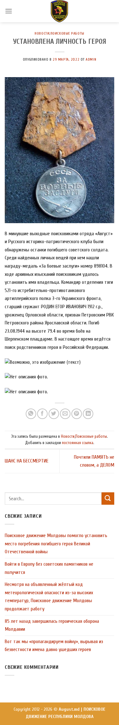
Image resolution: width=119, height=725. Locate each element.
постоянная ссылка (77, 443)
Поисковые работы (67, 33)
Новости (42, 33)
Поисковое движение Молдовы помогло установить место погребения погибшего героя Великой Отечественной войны (56, 544)
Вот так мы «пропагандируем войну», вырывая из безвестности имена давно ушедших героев (54, 646)
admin (91, 59)
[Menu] (8, 11)
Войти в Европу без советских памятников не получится (49, 568)
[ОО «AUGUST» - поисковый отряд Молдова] (59, 11)
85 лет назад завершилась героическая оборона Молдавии (52, 625)
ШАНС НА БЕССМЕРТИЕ (27, 461)
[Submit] (108, 498)
